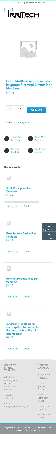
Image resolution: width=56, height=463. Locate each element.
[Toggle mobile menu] (50, 9)
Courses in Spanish (44, 408)
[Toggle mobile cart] (45, 9)
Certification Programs (44, 376)
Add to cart (36, 110)
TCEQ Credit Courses (44, 416)
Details (27, 206)
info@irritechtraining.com (35, 3)
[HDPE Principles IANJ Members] (9, 178)
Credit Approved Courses (42, 386)
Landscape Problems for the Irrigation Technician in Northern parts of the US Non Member (22, 329)
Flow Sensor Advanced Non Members (22, 280)
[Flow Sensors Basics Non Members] (9, 223)
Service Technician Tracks (43, 397)
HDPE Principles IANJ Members (18, 189)
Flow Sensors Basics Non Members (21, 234)
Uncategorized (23, 122)
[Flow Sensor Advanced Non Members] (9, 268)
